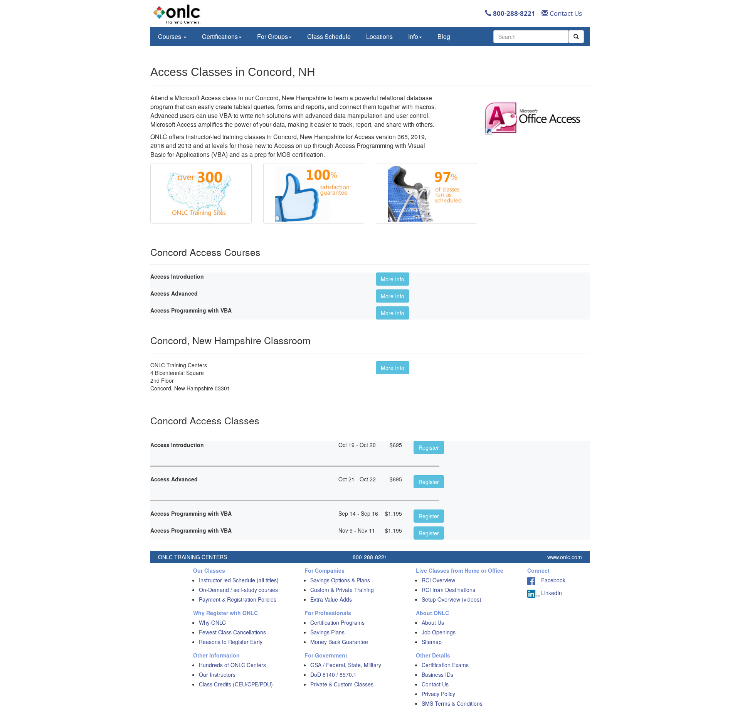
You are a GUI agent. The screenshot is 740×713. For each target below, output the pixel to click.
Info (413, 36)
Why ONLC (212, 622)
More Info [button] (392, 279)
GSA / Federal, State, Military (345, 665)
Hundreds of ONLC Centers (232, 665)
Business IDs (437, 674)
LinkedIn (551, 593)
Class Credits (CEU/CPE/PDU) (236, 684)
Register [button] (429, 447)
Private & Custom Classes (341, 684)
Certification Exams (445, 665)
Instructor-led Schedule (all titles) (239, 580)
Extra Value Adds (331, 599)
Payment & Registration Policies (237, 599)
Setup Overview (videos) (451, 599)
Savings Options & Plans (340, 580)
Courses (170, 36)
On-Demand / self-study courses (238, 590)
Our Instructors (217, 674)
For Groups (272, 36)
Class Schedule (329, 36)
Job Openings (439, 632)
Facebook (550, 580)
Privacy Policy (438, 694)
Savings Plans (327, 632)
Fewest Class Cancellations (232, 632)
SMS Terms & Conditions (452, 703)
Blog (443, 36)
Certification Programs (337, 622)
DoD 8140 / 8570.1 (333, 674)
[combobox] (530, 36)
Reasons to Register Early (230, 642)
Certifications (220, 36)
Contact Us (565, 13)
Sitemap (432, 642)
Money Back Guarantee (339, 642)
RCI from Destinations (448, 590)
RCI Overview (438, 580)
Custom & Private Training (342, 590)
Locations (379, 36)
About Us (433, 622)
